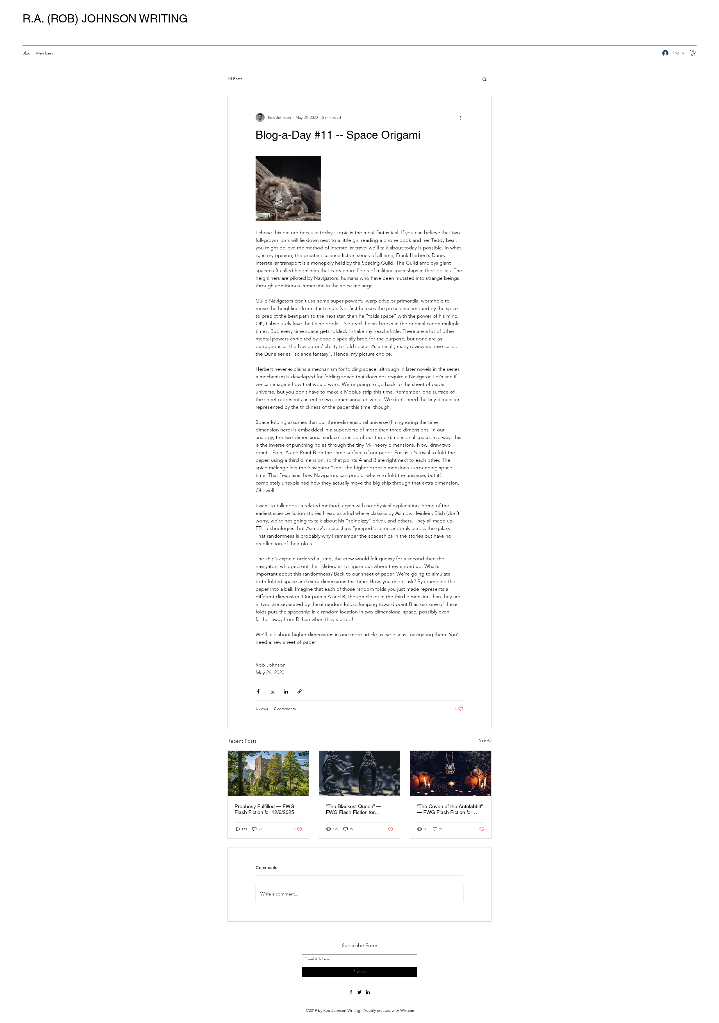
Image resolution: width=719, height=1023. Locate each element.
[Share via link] (299, 691)
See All (485, 740)
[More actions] (460, 117)
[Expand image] (288, 188)
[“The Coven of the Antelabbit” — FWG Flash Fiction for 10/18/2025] (450, 773)
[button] (693, 53)
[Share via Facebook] (258, 691)
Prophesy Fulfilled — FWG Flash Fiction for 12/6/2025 (264, 809)
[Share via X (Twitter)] (272, 691)
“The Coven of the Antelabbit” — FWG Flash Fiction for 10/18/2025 (450, 809)
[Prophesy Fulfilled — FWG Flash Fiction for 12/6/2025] (268, 773)
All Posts (234, 78)
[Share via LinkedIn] (285, 691)
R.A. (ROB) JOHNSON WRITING (105, 18)
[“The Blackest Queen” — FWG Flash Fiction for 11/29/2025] (359, 773)
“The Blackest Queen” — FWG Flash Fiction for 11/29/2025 (353, 809)
